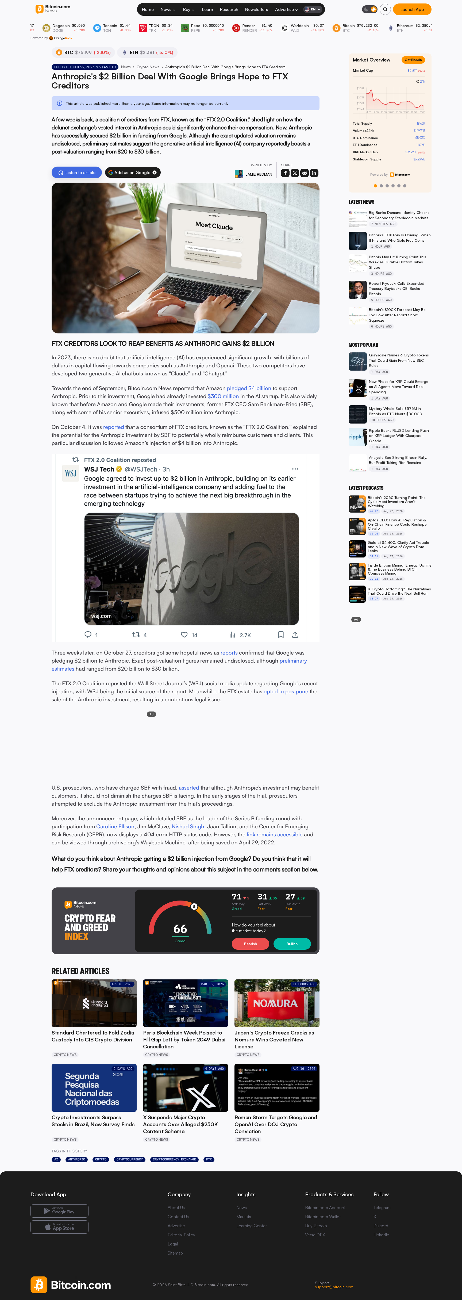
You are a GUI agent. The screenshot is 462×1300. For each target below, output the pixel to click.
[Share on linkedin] (314, 173)
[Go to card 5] (399, 185)
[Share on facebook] (285, 173)
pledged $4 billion (249, 388)
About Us (176, 1207)
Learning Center (251, 1225)
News (166, 9)
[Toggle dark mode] (370, 9)
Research (229, 9)
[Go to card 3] (387, 185)
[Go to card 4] (393, 185)
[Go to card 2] (381, 185)
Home (148, 9)
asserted (189, 787)
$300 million (223, 396)
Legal (173, 1244)
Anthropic (76, 1159)
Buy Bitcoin (316, 1225)
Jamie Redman (258, 174)
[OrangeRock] (60, 38)
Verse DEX (315, 1234)
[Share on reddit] (304, 173)
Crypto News (148, 66)
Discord (381, 1225)
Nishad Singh (188, 826)
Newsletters (256, 9)
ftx (209, 1159)
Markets (243, 1216)
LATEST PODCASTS (366, 488)
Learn (207, 9)
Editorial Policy (181, 1234)
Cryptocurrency (130, 1159)
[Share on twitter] (295, 173)
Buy (186, 9)
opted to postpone (286, 691)
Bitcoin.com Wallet (323, 1216)
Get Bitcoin (415, 64)
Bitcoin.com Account (325, 1207)
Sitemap (175, 1253)
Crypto (100, 1159)
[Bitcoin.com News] (52, 9)
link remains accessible (275, 834)
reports (229, 652)
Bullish (292, 943)
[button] (154, 172)
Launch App (412, 9)
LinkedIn (381, 1234)
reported (113, 427)
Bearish (250, 943)
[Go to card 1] (375, 185)
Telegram (382, 1207)
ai (56, 1159)
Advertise (284, 9)
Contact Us (178, 1216)
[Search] (385, 9)
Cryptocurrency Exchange (174, 1159)
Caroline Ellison (115, 826)
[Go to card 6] (404, 185)
